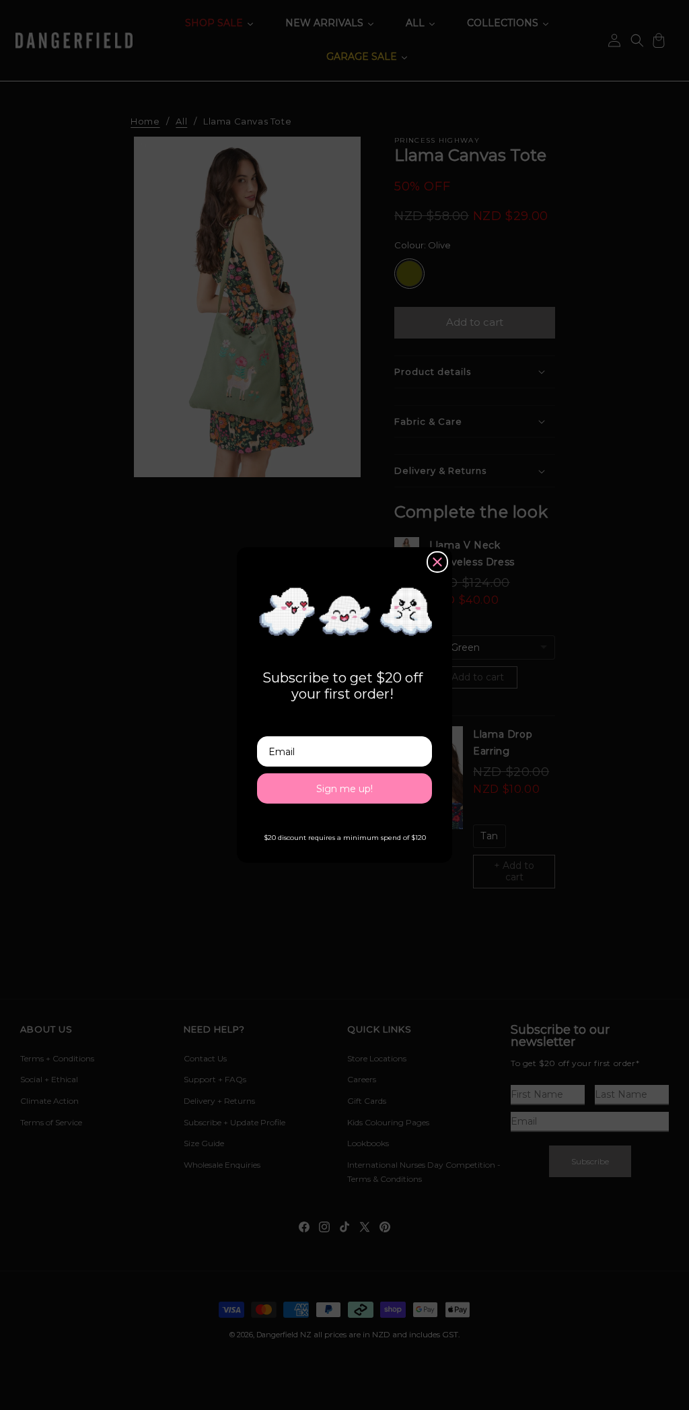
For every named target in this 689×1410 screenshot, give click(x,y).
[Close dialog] (437, 562)
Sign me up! (344, 789)
